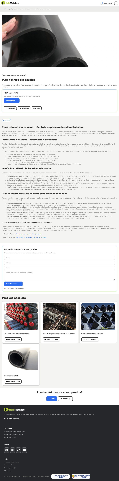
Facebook (19, 237)
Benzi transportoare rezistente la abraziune (59, 334)
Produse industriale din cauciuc (23, 9)
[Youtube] (24, 450)
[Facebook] (6, 450)
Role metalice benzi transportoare (16, 334)
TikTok (35, 237)
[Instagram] (12, 450)
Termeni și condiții (10, 468)
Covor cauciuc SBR (11, 376)
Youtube (42, 237)
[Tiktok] (18, 450)
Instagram (28, 237)
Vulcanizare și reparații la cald (13, 434)
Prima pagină (8, 9)
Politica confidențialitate (11, 462)
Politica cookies (9, 465)
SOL (10, 471)
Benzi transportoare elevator (92, 334)
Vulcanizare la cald (10, 437)
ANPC (5, 471)
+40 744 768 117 (12, 418)
